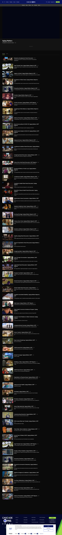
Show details (41, 533)
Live (32, 5)
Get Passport (25, 522)
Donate (52, 517)
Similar (7, 53)
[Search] (46, 2)
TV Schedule (25, 517)
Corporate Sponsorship (35, 522)
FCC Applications (42, 522)
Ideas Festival (33, 517)
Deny (48, 530)
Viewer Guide (25, 519)
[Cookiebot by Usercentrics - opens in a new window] (10, 533)
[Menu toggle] (2, 2)
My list (39, 5)
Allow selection (48, 528)
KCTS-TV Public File (42, 517)
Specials (3, 53)
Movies (30, 5)
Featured (23, 5)
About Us (17, 517)
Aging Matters (7, 41)
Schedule (35, 5)
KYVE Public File (42, 519)
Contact (17, 519)
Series (27, 5)
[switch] (26, 533)
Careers (17, 522)
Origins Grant (33, 519)
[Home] (7, 519)
